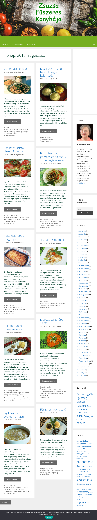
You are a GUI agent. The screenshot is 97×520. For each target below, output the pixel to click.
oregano (85, 487)
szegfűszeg (54, 473)
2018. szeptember (83, 326)
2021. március (82, 263)
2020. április (81, 271)
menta (15, 133)
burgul (18, 129)
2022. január (81, 242)
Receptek (30, 44)
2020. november (83, 269)
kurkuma (80, 476)
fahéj (83, 448)
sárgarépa (48, 393)
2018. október (82, 323)
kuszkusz (50, 139)
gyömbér (20, 395)
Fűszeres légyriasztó (53, 409)
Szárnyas (45, 219)
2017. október (82, 358)
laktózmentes (8, 133)
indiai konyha (80, 469)
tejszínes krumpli (9, 311)
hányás (16, 489)
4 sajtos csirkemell (52, 240)
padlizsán (17, 219)
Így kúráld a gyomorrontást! (14, 414)
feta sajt (52, 303)
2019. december (83, 283)
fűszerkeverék (80, 458)
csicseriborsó (80, 446)
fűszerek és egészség (82, 456)
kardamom (7, 491)
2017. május (81, 372)
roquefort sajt (44, 305)
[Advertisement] (85, 81)
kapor (78, 471)
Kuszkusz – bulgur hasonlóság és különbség (51, 72)
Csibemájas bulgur (15, 69)
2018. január (81, 349)
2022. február (82, 240)
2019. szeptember (83, 292)
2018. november (83, 320)
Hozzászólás (46, 227)
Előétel (8, 215)
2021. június (81, 254)
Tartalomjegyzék (17, 44)
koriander (80, 474)
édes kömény (17, 487)
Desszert (81, 394)
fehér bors (9, 307)
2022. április (81, 234)
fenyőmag (12, 131)
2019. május (81, 303)
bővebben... (81, 183)
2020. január (81, 280)
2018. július (81, 332)
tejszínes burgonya (19, 309)
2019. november (83, 286)
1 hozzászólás (10, 493)
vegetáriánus (12, 221)
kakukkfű (87, 469)
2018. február (82, 346)
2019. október (82, 289)
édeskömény (12, 395)
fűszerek (86, 454)
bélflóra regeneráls (19, 393)
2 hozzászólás (10, 136)
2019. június (81, 300)
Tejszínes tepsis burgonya (14, 237)
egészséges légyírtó (53, 470)
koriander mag (8, 399)
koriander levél (56, 389)
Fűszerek (15, 390)
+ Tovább (5, 502)
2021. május (81, 257)
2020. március (82, 274)
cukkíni (85, 446)
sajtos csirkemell (55, 305)
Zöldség (18, 215)
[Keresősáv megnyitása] (94, 44)
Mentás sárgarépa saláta (51, 321)
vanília (78, 499)
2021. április (81, 260)
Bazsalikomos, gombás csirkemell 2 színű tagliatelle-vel (53, 156)
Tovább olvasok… (12, 121)
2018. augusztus (83, 329)
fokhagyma (80, 454)
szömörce (85, 497)
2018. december (83, 318)
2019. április (81, 306)
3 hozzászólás (10, 223)
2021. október (82, 248)
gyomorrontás (8, 397)
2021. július (81, 251)
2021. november (83, 245)
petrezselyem (81, 489)
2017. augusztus (83, 364)
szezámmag (80, 497)
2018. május (81, 338)
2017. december (83, 352)
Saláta (13, 215)
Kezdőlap (5, 44)
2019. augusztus (83, 294)
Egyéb (44, 137)
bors (87, 444)
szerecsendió (8, 309)
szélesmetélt (50, 225)
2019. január (81, 315)
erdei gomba (49, 223)
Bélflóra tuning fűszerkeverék (13, 327)
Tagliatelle (58, 225)
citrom (44, 470)
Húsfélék (81, 409)
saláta (91, 492)
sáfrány (90, 497)
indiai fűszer (89, 466)
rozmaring (88, 489)
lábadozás (17, 399)
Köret (7, 127)
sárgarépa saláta (57, 393)
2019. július (81, 297)
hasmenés (17, 397)
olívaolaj (79, 487)
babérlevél (80, 441)
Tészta (51, 219)
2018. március (82, 344)
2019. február (82, 312)
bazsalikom (45, 221)
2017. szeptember (83, 361)
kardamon (24, 397)
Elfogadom (49, 517)
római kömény (25, 399)
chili (90, 444)
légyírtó (47, 473)
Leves (85, 413)
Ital (87, 409)
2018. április (81, 341)
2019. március (82, 309)
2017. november (83, 355)
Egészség (9, 390)
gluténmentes (10, 217)
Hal (89, 406)
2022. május (81, 231)
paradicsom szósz (59, 223)
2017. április (81, 375)
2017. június (81, 369)
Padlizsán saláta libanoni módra (14, 149)
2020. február (82, 277)
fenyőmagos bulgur (22, 131)
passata (42, 225)
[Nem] (95, 515)
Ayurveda (9, 393)
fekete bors (89, 449)
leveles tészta (81, 484)
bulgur (14, 129)
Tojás (78, 420)
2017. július (81, 367)
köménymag (87, 476)
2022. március (82, 237)
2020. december (83, 266)
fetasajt (84, 451)
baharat (8, 129)
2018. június (81, 335)
